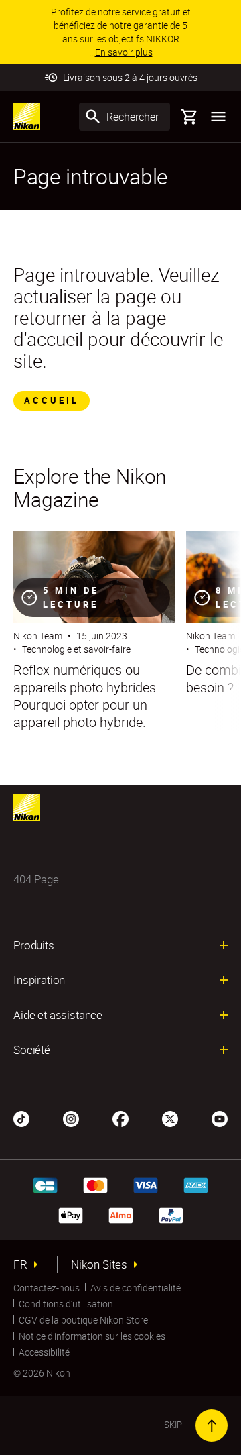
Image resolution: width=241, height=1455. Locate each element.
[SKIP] (211, 1425)
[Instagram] (71, 1117)
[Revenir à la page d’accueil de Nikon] (26, 116)
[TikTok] (21, 1117)
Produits (33, 945)
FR (20, 1264)
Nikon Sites (99, 1264)
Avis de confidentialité (135, 1287)
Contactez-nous (46, 1287)
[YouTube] (220, 1117)
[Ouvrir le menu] (218, 116)
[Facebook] (120, 1117)
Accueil (51, 400)
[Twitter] (170, 1117)
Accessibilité (44, 1352)
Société (31, 1049)
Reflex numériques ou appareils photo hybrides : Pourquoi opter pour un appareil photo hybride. (87, 696)
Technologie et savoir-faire (76, 649)
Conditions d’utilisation (66, 1303)
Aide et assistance (57, 1015)
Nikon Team (37, 635)
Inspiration (39, 980)
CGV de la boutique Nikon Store (83, 1319)
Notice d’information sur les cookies (92, 1336)
